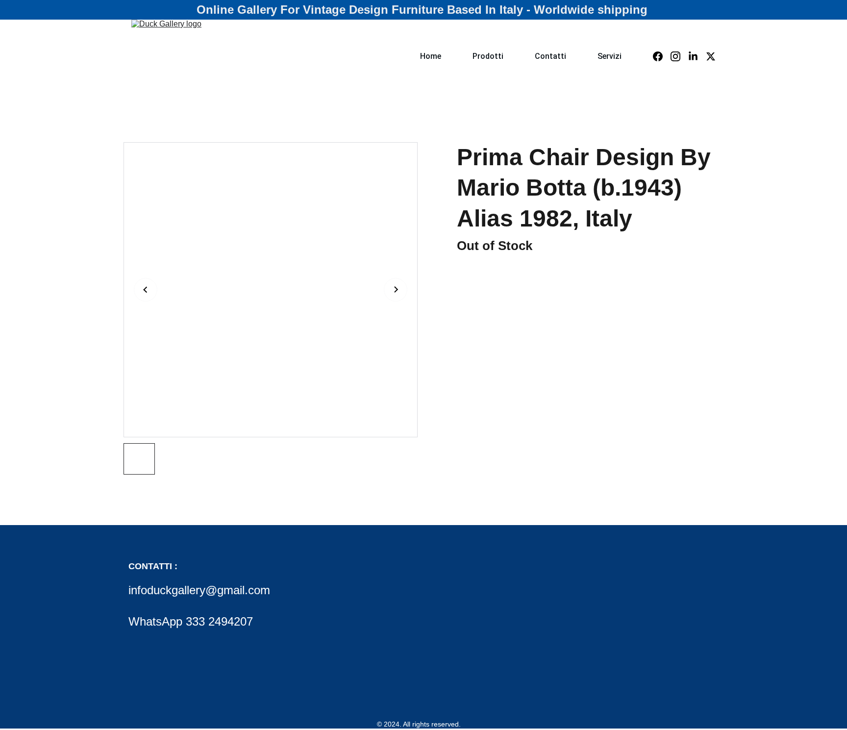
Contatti (550, 56)
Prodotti (488, 56)
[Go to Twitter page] (711, 56)
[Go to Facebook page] (662, 56)
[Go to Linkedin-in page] (697, 56)
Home (430, 56)
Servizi (610, 56)
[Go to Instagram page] (679, 56)
